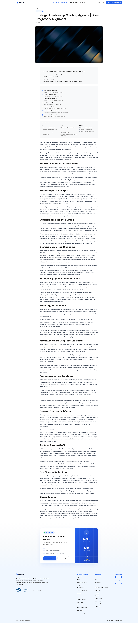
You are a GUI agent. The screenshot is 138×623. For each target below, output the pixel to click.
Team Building (39, 11)
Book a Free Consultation (114, 2)
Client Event (80, 602)
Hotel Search (80, 593)
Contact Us (98, 606)
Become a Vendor (99, 603)
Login (78, 579)
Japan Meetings (81, 613)
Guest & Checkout (99, 598)
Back (38, 8)
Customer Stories (99, 577)
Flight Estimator (81, 587)
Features (97, 595)
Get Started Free (49, 558)
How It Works (74, 2)
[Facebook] (116, 577)
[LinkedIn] (121, 577)
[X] (118, 577)
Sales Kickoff (80, 610)
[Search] (99, 3)
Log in (102, 2)
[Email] (118, 583)
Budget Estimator (81, 585)
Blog (96, 579)
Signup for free (81, 577)
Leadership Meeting (82, 607)
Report (96, 585)
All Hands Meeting (81, 599)
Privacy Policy (110, 620)
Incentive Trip (80, 605)
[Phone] (116, 583)
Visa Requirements (82, 590)
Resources (64, 2)
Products (55, 2)
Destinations (98, 582)
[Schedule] (121, 583)
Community (98, 590)
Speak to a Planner (82, 582)
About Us (82, 2)
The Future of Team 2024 (101, 587)
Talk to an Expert (63, 558)
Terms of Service (118, 620)
